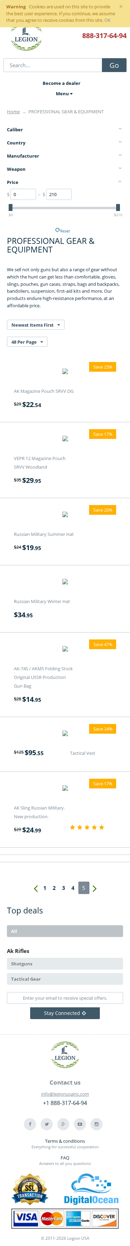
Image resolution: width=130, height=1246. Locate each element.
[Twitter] (47, 1124)
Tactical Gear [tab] (26, 979)
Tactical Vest (82, 753)
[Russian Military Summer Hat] (65, 515)
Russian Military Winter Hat (42, 601)
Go (114, 65)
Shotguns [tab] (21, 964)
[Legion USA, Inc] (26, 36)
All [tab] (14, 931)
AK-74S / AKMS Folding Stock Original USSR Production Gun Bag (43, 677)
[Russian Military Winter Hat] (65, 583)
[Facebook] (30, 1124)
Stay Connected (62, 1013)
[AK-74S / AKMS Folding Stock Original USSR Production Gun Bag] (65, 650)
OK (107, 20)
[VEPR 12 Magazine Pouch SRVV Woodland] (65, 439)
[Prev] (36, 888)
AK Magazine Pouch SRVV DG (43, 391)
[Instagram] (96, 1124)
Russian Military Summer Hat (44, 534)
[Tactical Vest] (65, 734)
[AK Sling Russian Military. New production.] (65, 789)
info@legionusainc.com (65, 1094)
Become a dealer (61, 83)
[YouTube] (80, 1124)
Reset (65, 230)
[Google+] (63, 1124)
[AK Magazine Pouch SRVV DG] (65, 372)
